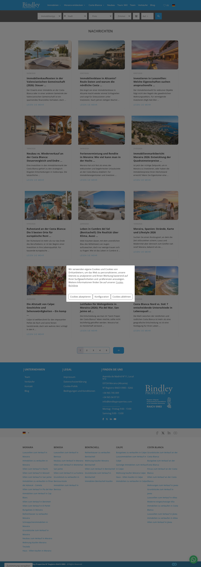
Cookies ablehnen (122, 296)
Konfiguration (102, 296)
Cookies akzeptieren (80, 296)
